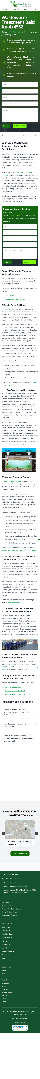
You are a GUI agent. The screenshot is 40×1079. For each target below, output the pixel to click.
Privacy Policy (20, 1022)
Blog (3, 977)
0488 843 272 (19, 126)
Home (4, 971)
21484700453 (11, 882)
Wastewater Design (16, 602)
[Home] (20, 4)
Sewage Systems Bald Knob (15, 691)
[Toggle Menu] (39, 539)
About (4, 1002)
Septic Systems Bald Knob (14, 687)
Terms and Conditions (20, 1018)
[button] (20, 712)
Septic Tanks (6, 906)
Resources (5, 983)
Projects (5, 980)
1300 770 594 (15, 32)
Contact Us (6, 998)
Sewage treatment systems (15, 299)
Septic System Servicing (10, 912)
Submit (5, 126)
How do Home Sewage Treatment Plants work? (19, 550)
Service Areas (7, 992)
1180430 (17, 878)
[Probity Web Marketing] (20, 1028)
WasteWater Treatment (10, 915)
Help (3, 974)
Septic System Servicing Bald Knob (17, 694)
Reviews (5, 989)
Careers (4, 986)
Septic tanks (9, 296)
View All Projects (18, 853)
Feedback (5, 995)
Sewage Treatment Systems (12, 909)
